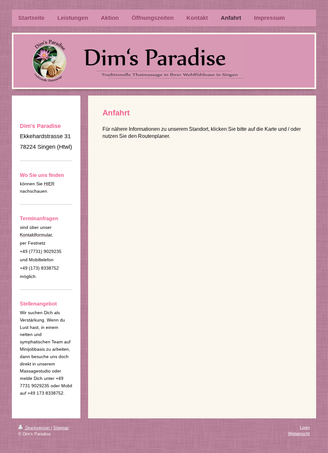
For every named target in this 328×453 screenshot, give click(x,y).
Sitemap (61, 427)
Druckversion (37, 427)
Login (305, 427)
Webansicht (299, 433)
